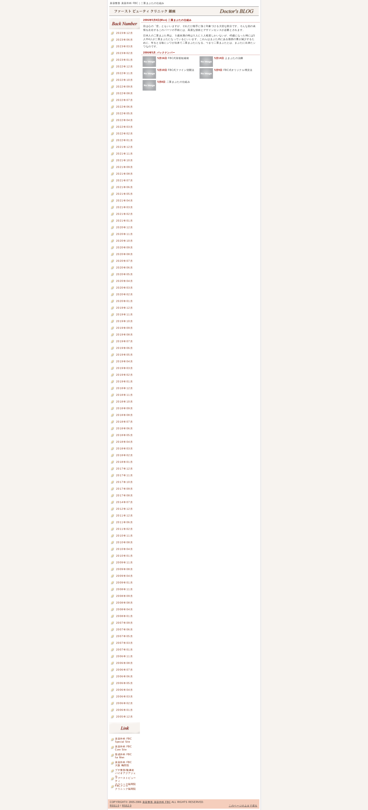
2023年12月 (124, 33)
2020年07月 (124, 260)
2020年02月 (124, 294)
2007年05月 (124, 636)
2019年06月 (124, 348)
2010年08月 (124, 542)
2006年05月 (124, 683)
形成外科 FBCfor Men (123, 755)
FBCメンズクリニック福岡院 (125, 786)
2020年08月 (124, 254)
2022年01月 (124, 140)
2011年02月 (124, 529)
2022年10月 (124, 80)
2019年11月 (124, 314)
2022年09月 (124, 86)
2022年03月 (124, 126)
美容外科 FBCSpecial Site (123, 739)
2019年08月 (124, 334)
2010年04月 (124, 549)
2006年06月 (124, 676)
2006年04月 (124, 689)
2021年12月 (124, 147)
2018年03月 (124, 448)
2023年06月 (124, 39)
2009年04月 (124, 575)
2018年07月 (124, 421)
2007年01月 (124, 649)
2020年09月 (124, 247)
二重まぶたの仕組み (173, 81)
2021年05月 (124, 193)
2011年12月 (124, 515)
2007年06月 (124, 629)
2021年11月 (124, 153)
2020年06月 (124, 267)
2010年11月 (124, 535)
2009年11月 (124, 562)
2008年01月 (124, 616)
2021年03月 (124, 207)
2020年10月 (124, 240)
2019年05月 (124, 354)
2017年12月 (124, 468)
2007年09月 (124, 622)
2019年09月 (124, 327)
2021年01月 (124, 220)
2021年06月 (124, 187)
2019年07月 (124, 341)
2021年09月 (124, 167)
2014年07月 (124, 502)
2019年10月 (124, 321)
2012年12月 (124, 508)
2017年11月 (124, 475)
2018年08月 (124, 415)
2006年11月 (124, 656)
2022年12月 (124, 66)
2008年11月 (124, 589)
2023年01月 (124, 59)
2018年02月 (124, 455)
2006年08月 (124, 663)
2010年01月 (124, 555)
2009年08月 (124, 569)
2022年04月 (124, 120)
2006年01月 (124, 710)
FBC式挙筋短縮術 (173, 58)
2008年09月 (124, 596)
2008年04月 (124, 609)
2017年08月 (124, 495)
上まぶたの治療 (228, 58)
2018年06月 (124, 428)
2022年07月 (124, 100)
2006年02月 (124, 703)
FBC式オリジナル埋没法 (233, 70)
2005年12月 (124, 716)
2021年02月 (124, 214)
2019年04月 (124, 361)
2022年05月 (124, 113)
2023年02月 (124, 53)
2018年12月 (124, 388)
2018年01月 (124, 462)
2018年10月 (124, 401)
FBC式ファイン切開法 (175, 70)
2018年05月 (124, 435)
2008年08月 (124, 602)
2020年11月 (124, 234)
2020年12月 (124, 227)
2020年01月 (124, 301)
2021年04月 (124, 200)
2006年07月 (124, 669)
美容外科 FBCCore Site (123, 747)
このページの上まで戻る (243, 805)
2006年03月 (124, 696)
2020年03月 (124, 287)
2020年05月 (124, 274)
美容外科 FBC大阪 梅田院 (123, 763)
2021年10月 (124, 160)
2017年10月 (124, 482)
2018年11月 (124, 395)
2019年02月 (124, 374)
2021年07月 (124, 180)
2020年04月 (124, 281)
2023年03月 (124, 46)
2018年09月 (124, 408)
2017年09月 (124, 488)
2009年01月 (124, 582)
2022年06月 (124, 106)
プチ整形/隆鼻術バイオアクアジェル (125, 771)
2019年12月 (124, 307)
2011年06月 (124, 522)
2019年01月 (124, 381)
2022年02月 (124, 133)
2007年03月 (124, 642)
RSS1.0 (114, 805)
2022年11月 (124, 73)
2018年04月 (124, 441)
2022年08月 (124, 93)
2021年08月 (124, 173)
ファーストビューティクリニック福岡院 (125, 778)
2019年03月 (124, 368)
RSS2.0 (126, 805)
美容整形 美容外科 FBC (184, 11)
